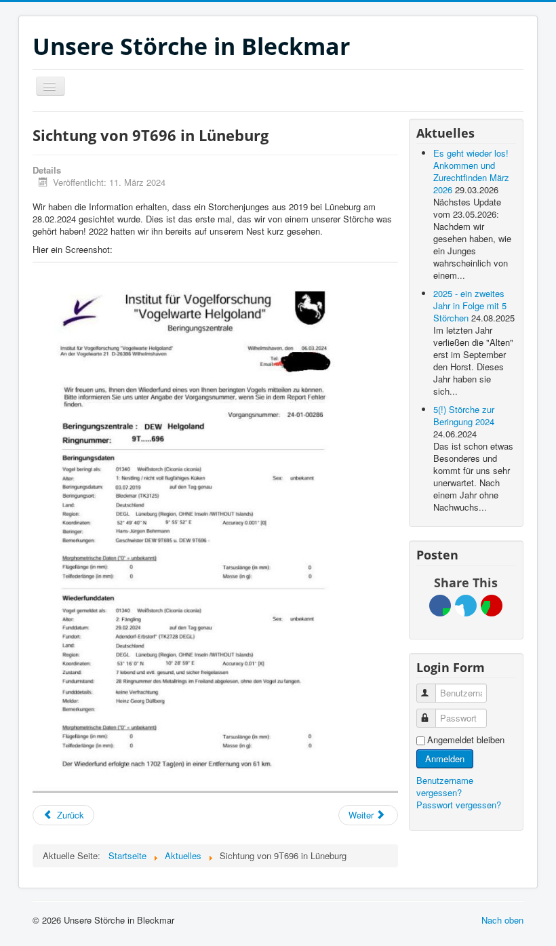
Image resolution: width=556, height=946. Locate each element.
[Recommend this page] (491, 605)
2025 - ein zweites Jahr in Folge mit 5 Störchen (470, 305)
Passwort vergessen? (458, 804)
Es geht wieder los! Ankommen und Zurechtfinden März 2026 (471, 171)
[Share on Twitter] (466, 605)
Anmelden (444, 758)
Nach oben (502, 919)
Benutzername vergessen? (444, 786)
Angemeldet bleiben (465, 740)
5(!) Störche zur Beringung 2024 (463, 415)
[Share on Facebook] (440, 605)
